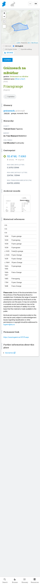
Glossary (25, 582)
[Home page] (4, 4)
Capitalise (10, 97)
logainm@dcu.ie (9, 324)
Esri (29, 43)
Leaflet (18, 43)
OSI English (19, 46)
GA (30, 3)
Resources (35, 582)
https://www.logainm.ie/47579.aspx (16, 337)
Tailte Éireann (34, 43)
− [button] (4, 16)
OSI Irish (8, 46)
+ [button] (4, 13)
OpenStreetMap (26, 49)
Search (5, 582)
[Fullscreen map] (4, 21)
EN (36, 3)
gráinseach (9, 110)
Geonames (9, 353)
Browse (15, 582)
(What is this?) (20, 79)
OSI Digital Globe (11, 49)
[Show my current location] (4, 26)
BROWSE (10, 53)
